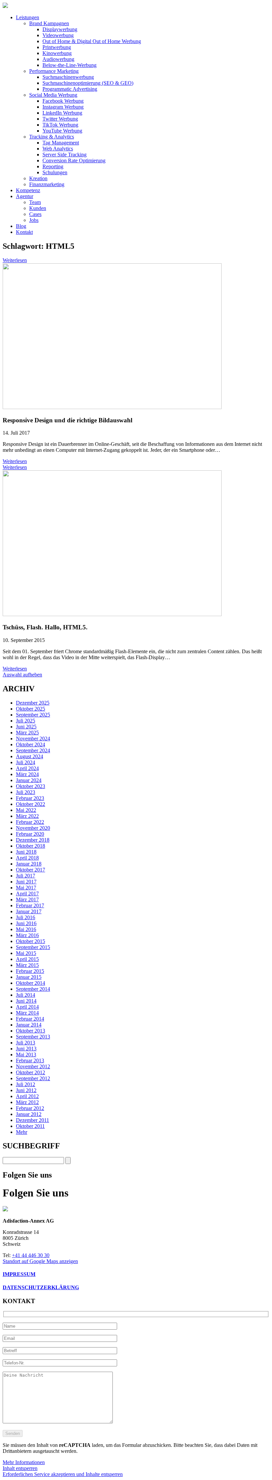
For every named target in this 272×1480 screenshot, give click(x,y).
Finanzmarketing (46, 184)
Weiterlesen (15, 260)
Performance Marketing (54, 71)
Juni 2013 (26, 1048)
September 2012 (33, 1078)
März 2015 (27, 965)
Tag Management (60, 142)
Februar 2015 (30, 971)
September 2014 (33, 989)
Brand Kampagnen (49, 23)
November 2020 (33, 828)
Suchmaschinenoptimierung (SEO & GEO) (87, 83)
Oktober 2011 (30, 1126)
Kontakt (24, 232)
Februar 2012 (30, 1108)
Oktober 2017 (30, 869)
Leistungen (27, 17)
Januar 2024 (28, 780)
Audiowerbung (58, 59)
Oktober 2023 (30, 786)
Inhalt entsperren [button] (20, 1468)
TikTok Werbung (60, 125)
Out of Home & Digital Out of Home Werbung (91, 41)
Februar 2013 (30, 1060)
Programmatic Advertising (69, 89)
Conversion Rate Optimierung (73, 160)
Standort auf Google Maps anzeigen (40, 1261)
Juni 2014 (26, 1001)
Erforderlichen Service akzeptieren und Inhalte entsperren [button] (63, 1474)
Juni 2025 (26, 726)
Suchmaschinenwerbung (68, 77)
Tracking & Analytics (51, 136)
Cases (35, 214)
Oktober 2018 (30, 846)
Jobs (33, 220)
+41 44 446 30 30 (30, 1255)
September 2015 (33, 947)
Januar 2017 (28, 911)
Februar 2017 (30, 905)
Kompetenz (28, 190)
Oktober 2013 (30, 1030)
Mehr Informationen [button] (24, 1462)
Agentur (24, 196)
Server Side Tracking (64, 154)
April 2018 (27, 858)
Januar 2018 (28, 864)
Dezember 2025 (32, 703)
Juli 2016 (25, 917)
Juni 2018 (26, 852)
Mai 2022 (26, 810)
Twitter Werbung (60, 119)
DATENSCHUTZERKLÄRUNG (41, 1287)
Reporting (52, 166)
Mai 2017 (26, 887)
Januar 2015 (28, 977)
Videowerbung (58, 35)
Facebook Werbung (63, 101)
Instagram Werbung (63, 107)
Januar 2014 (28, 1025)
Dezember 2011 (32, 1120)
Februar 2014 (30, 1019)
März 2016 (27, 935)
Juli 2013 (25, 1042)
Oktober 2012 (30, 1072)
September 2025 (33, 714)
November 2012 (33, 1066)
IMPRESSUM (19, 1274)
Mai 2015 (26, 953)
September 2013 (33, 1036)
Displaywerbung (59, 29)
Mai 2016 (26, 929)
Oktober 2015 (30, 941)
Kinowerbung (57, 53)
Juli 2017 (25, 875)
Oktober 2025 (30, 709)
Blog (21, 226)
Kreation (38, 178)
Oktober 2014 (30, 983)
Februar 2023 (30, 798)
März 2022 (27, 816)
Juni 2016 (26, 923)
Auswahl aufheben (22, 674)
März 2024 (27, 774)
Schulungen (54, 172)
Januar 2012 (28, 1114)
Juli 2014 (25, 995)
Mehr (21, 1132)
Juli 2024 (25, 762)
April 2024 (27, 768)
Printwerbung (56, 47)
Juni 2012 (26, 1090)
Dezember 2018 (32, 840)
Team (35, 202)
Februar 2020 (30, 834)
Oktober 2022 (30, 804)
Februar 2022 (30, 822)
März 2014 (27, 1013)
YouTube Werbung (62, 130)
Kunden (37, 208)
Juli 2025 (25, 720)
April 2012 (27, 1096)
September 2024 (33, 750)
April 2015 (27, 959)
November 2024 (33, 738)
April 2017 (27, 893)
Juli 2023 (25, 792)
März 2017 (27, 899)
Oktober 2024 (30, 744)
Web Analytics (57, 148)
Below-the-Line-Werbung (69, 65)
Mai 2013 (26, 1054)
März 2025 (27, 732)
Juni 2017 (26, 881)
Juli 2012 (25, 1084)
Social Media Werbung (53, 95)
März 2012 (27, 1102)
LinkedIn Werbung (62, 113)
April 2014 (27, 1007)
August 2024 (29, 756)
